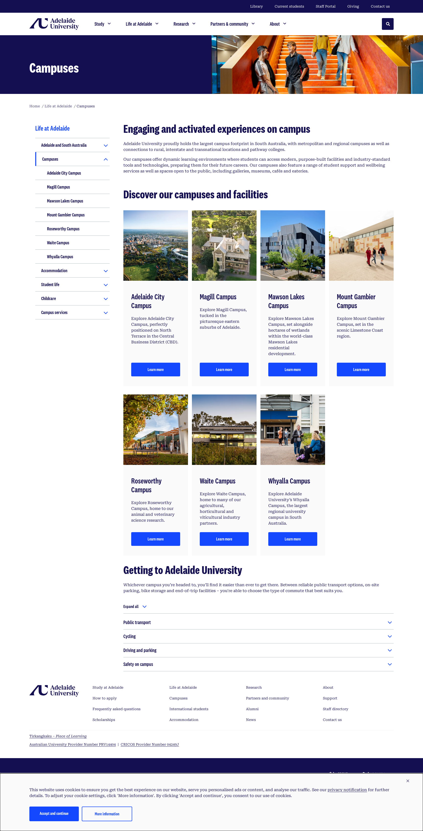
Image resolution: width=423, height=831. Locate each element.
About (328, 687)
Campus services (54, 312)
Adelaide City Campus (64, 173)
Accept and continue (54, 813)
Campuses (50, 159)
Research (254, 687)
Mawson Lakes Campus (65, 201)
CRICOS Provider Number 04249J (150, 744)
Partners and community (267, 698)
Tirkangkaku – (58, 736)
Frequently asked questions (117, 709)
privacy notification (347, 789)
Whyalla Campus (60, 256)
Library (256, 6)
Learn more (156, 369)
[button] (407, 781)
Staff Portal (326, 6)
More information (107, 814)
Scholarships (104, 720)
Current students (289, 6)
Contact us (380, 6)
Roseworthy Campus (63, 228)
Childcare (48, 298)
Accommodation (54, 270)
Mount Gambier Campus (66, 215)
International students (188, 709)
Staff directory (335, 709)
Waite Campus (58, 242)
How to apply (105, 698)
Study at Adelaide (108, 687)
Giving (353, 6)
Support (330, 698)
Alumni (252, 709)
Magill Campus (58, 187)
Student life (50, 284)
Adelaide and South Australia (64, 145)
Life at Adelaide (183, 687)
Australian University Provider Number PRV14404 (72, 744)
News (251, 720)
